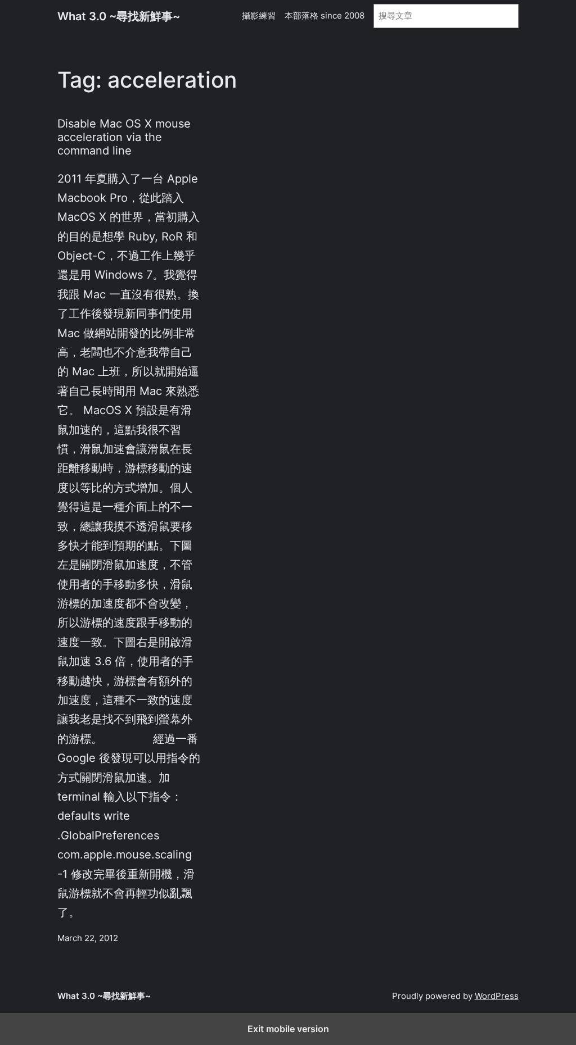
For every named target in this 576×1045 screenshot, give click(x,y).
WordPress (497, 996)
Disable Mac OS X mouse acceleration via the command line (124, 137)
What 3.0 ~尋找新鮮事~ (118, 16)
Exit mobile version (288, 1028)
